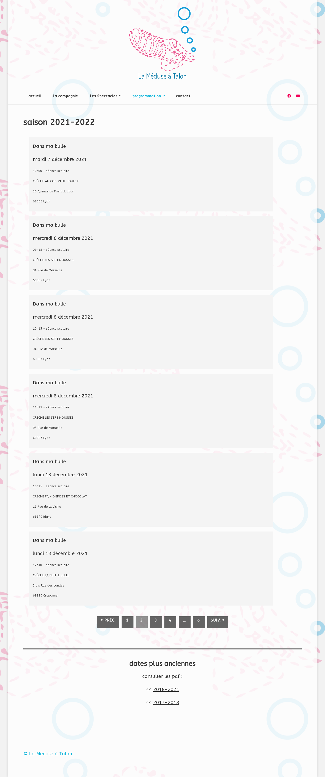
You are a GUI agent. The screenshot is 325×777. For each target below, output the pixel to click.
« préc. (108, 620)
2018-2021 (166, 689)
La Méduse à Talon (162, 75)
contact (183, 96)
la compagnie (65, 96)
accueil (35, 96)
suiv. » (218, 620)
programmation (147, 96)
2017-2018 (166, 702)
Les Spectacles (104, 96)
